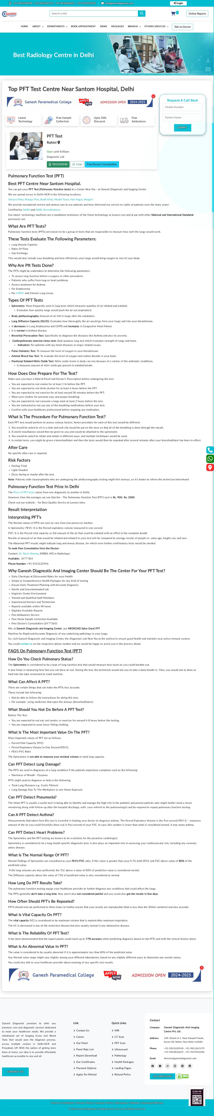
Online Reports (197, 13)
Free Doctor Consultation (102, 164)
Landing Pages (123, 1068)
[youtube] (175, 1066)
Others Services (155, 26)
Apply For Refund (86, 1074)
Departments (56, 26)
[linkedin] (190, 1066)
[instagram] (168, 1066)
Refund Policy (123, 1074)
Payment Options (86, 1068)
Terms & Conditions (62, 1103)
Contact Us (15, 1072)
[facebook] (153, 1066)
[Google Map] (210, 468)
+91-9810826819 (66, 3)
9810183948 (59, 164)
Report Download (86, 1055)
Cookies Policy (104, 1103)
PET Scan (120, 1043)
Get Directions (162, 1076)
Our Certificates (85, 1062)
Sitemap (134, 1103)
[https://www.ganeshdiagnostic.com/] (9, 14)
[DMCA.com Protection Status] (182, 1076)
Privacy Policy (84, 1103)
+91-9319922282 (86, 3)
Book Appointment (83, 26)
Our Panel (82, 1043)
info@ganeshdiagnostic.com (119, 3)
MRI (117, 1030)
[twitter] (160, 1066)
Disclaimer (122, 1103)
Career (80, 1037)
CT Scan (119, 1037)
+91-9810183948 (23, 3)
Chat (78, 164)
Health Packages (124, 1062)
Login (179, 3)
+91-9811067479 (44, 3)
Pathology (121, 1055)
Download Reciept (152, 1103)
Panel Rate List (85, 1049)
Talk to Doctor (182, 27)
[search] (141, 13)
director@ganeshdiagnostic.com (180, 1058)
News (103, 26)
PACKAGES (117, 26)
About (36, 26)
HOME (24, 26)
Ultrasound (121, 1049)
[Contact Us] (210, 451)
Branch (133, 26)
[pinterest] (182, 1066)
